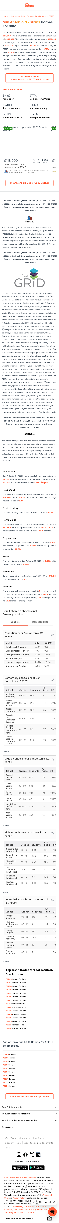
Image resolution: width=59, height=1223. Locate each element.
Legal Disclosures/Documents (38, 1143)
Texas (30, 16)
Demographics (40, 621)
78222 (9, 1007)
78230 (9, 1028)
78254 (9, 986)
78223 (9, 1025)
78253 (9, 982)
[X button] (32, 1154)
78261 (8, 1003)
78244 (9, 1014)
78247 (9, 1000)
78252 (9, 993)
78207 (51, 16)
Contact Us (24, 1138)
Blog (18, 1143)
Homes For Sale (18, 16)
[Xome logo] (29, 5)
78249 (9, 1021)
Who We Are (10, 1138)
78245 (9, 979)
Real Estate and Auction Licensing (20, 1177)
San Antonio (40, 16)
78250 (9, 1010)
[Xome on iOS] (20, 1167)
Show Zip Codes (29, 1096)
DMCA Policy (30, 1209)
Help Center (39, 1138)
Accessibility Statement (22, 1206)
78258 (9, 1018)
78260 (9, 996)
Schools (15, 621)
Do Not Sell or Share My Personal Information (27, 1211)
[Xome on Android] (37, 1167)
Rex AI (7, 1147)
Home (5, 16)
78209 (9, 989)
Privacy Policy (19, 1198)
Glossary (9, 1143)
